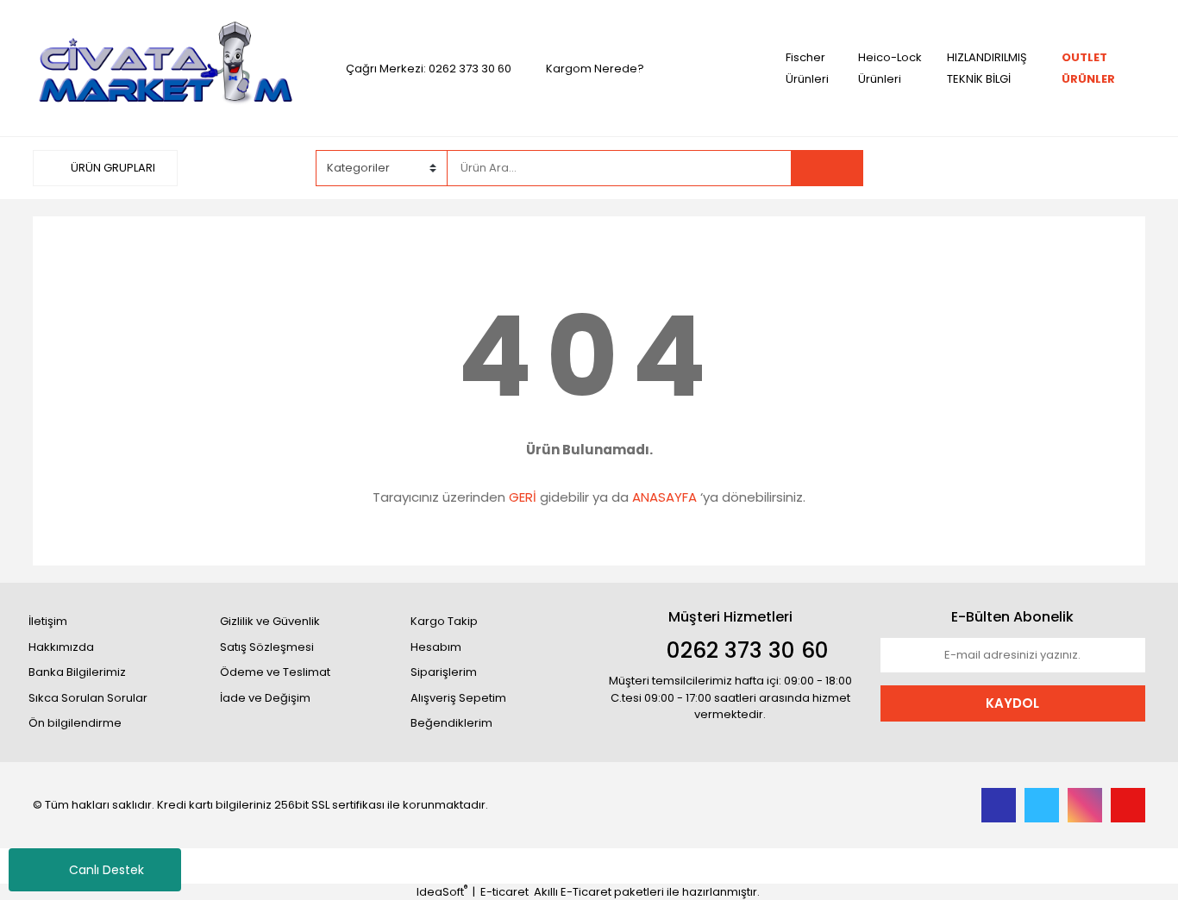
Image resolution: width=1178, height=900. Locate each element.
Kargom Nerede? (595, 68)
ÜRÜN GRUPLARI (111, 167)
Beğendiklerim (451, 723)
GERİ (522, 497)
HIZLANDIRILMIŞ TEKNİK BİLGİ (987, 68)
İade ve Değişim (265, 698)
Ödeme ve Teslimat (275, 672)
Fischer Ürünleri (807, 68)
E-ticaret (504, 892)
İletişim (47, 621)
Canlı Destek (106, 869)
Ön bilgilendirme (75, 723)
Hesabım (435, 647)
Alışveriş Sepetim (458, 698)
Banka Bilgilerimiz (77, 672)
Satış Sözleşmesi (267, 647)
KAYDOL (1012, 703)
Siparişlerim (443, 672)
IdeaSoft (442, 892)
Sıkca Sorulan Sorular (87, 698)
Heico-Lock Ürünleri (890, 68)
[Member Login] (1016, 167)
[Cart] (1119, 168)
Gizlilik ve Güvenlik (270, 621)
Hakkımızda (61, 647)
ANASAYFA (664, 497)
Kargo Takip (444, 621)
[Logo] (165, 67)
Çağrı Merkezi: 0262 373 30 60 (428, 68)
